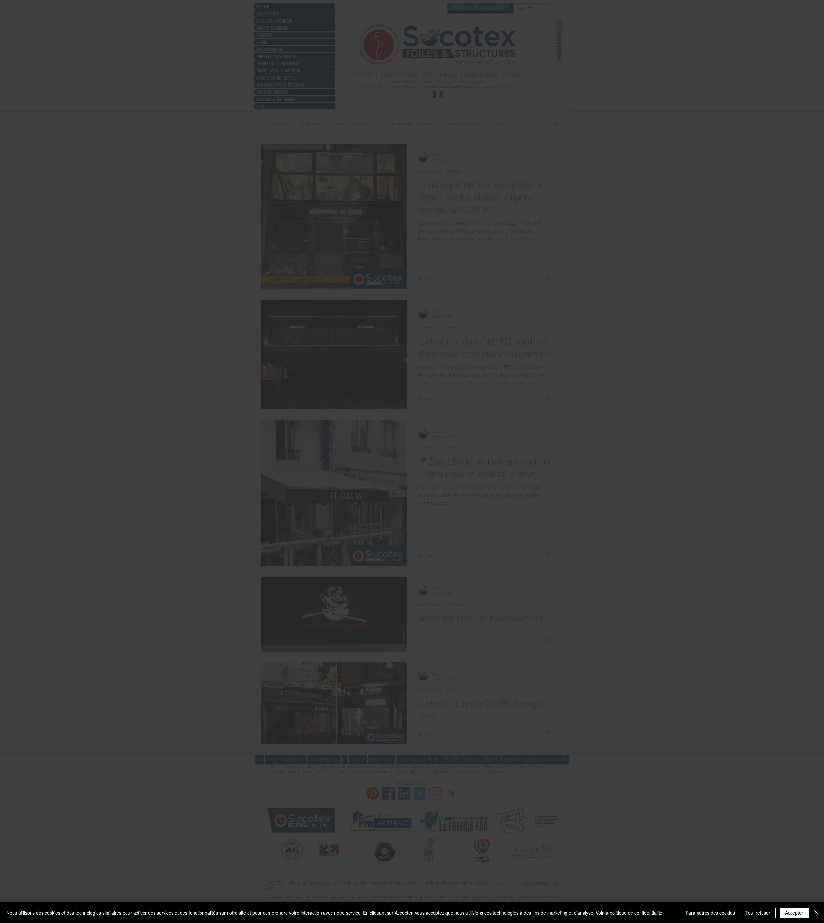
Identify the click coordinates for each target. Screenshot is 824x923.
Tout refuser (757, 912)
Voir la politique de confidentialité (629, 912)
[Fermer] (816, 913)
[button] (501, 408)
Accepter (794, 912)
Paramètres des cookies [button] (710, 912)
